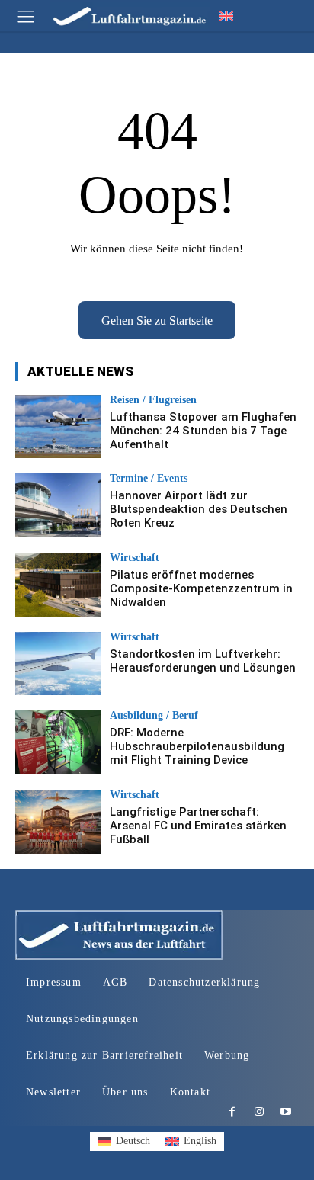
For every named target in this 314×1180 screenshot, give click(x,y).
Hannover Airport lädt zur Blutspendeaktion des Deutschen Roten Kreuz (198, 509)
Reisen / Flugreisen (153, 400)
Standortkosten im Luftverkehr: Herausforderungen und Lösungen (203, 661)
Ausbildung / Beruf (154, 715)
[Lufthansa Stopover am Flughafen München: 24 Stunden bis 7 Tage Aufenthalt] (58, 427)
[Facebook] (232, 1112)
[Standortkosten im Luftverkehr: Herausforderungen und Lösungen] (58, 664)
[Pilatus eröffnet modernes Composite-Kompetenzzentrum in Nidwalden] (58, 585)
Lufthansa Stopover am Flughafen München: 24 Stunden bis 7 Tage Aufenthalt (203, 430)
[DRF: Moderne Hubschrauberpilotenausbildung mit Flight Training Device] (58, 742)
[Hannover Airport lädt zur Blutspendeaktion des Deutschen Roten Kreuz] (58, 505)
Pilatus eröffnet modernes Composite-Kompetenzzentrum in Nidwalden (201, 588)
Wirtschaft (134, 558)
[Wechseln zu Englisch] (226, 15)
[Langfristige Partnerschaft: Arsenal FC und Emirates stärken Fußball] (58, 822)
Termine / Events (148, 478)
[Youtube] (285, 1112)
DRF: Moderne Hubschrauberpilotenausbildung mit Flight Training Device (197, 746)
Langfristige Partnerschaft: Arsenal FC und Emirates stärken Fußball (198, 825)
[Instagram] (258, 1112)
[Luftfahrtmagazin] (118, 15)
